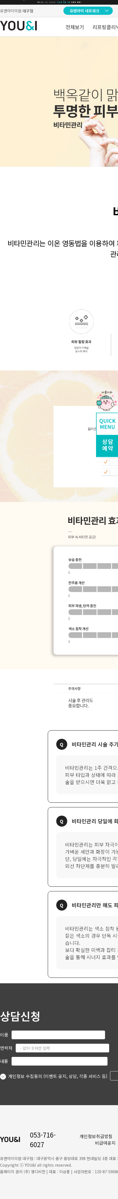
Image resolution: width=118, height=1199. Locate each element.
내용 (4, 1061)
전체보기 (75, 26)
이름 (4, 1034)
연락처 (6, 1047)
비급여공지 (105, 1142)
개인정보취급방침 (96, 1136)
